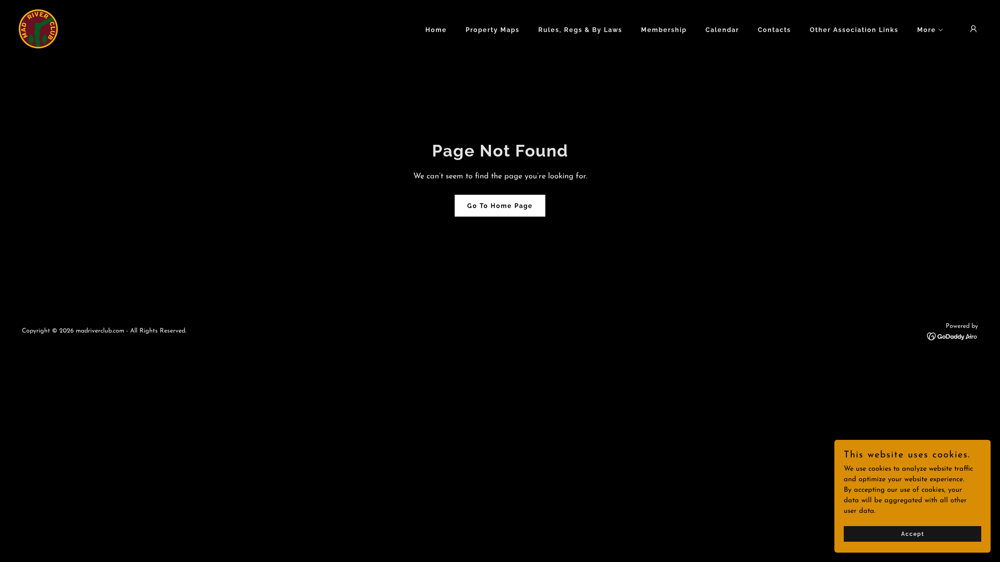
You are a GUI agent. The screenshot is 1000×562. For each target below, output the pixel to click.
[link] (38, 28)
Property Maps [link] (493, 30)
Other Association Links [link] (854, 30)
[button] (927, 30)
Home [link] (436, 30)
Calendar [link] (722, 30)
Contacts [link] (774, 30)
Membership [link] (664, 30)
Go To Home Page (500, 206)
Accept (912, 534)
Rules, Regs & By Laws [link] (580, 30)
